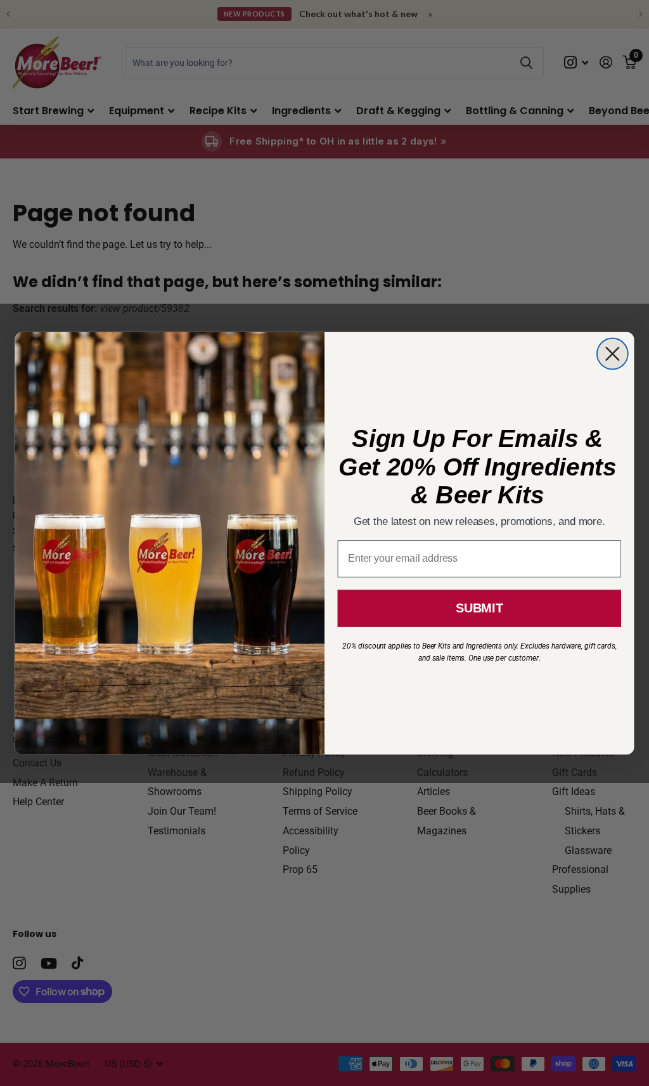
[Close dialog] (612, 353)
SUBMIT (479, 607)
